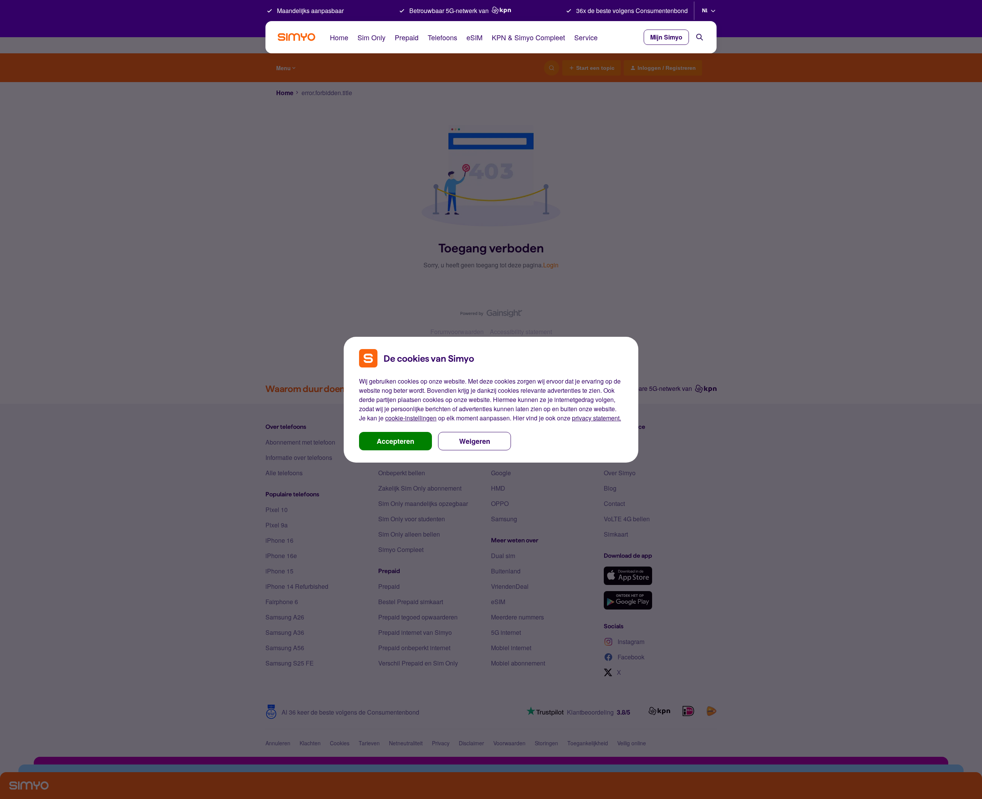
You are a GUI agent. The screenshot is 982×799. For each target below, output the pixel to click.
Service (586, 37)
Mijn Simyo (666, 37)
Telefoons (442, 37)
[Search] (699, 37)
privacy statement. (596, 418)
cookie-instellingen (411, 418)
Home (339, 37)
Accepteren (395, 441)
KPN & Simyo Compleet (528, 37)
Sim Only (372, 37)
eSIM (474, 37)
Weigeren (474, 441)
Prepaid (407, 37)
